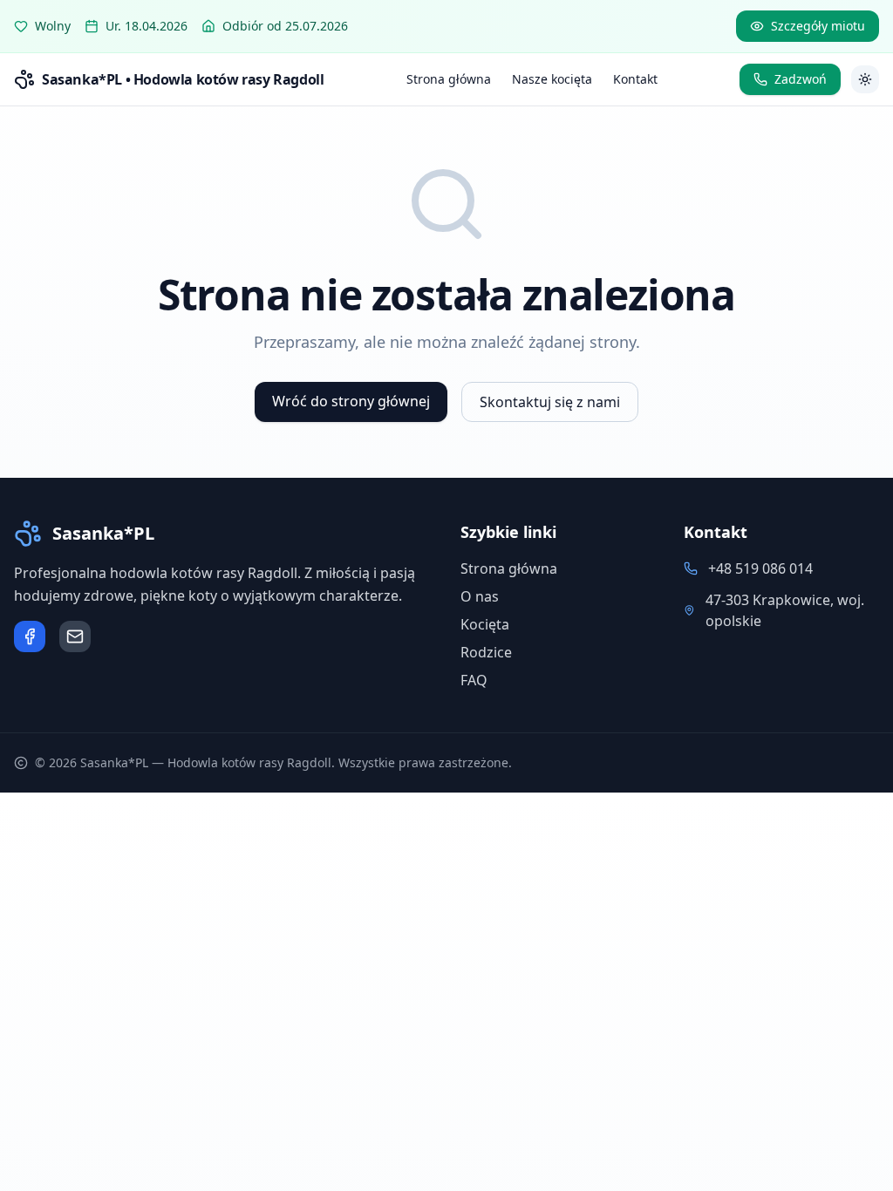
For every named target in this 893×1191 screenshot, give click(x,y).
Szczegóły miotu (818, 25)
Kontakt (635, 79)
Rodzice (486, 652)
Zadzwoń (800, 79)
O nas (479, 596)
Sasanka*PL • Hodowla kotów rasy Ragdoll (183, 79)
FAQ (473, 680)
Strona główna (448, 79)
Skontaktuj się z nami (550, 402)
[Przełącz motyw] (865, 79)
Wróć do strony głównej (351, 401)
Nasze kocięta (552, 79)
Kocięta (484, 624)
